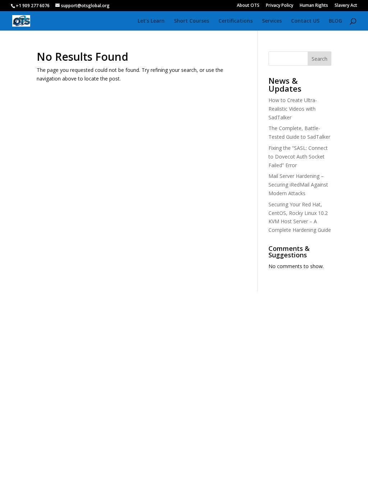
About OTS (248, 5)
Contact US (305, 21)
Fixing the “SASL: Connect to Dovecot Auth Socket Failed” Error (298, 156)
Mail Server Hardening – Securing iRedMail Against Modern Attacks (298, 185)
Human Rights (314, 5)
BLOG (335, 21)
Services (272, 21)
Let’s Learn (151, 21)
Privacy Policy (279, 5)
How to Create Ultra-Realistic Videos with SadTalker (292, 109)
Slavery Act (346, 5)
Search (319, 58)
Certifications (235, 21)
